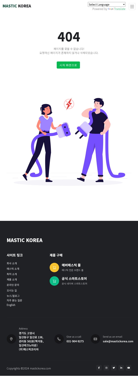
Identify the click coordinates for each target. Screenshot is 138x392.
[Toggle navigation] (132, 6)
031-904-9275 (75, 341)
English (11, 305)
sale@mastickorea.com (118, 341)
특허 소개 (12, 274)
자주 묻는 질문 (14, 300)
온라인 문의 (13, 285)
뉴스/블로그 (13, 295)
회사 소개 (12, 263)
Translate (119, 9)
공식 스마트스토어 (74, 278)
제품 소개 (12, 279)
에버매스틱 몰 (71, 265)
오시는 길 (12, 290)
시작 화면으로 (68, 65)
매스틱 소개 (13, 268)
